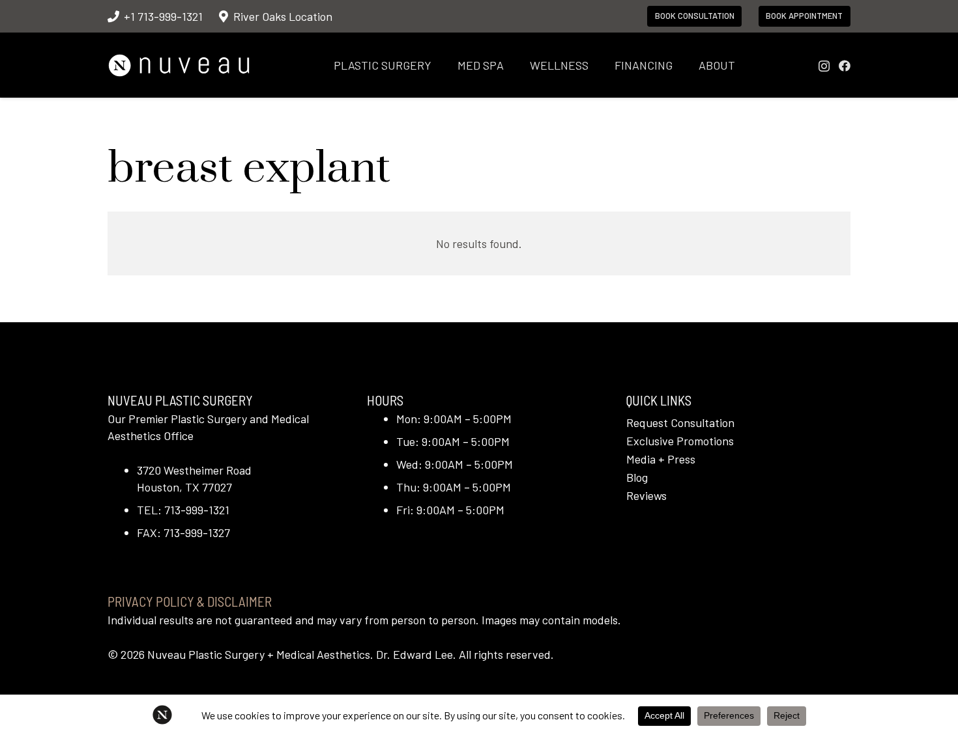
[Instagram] (824, 66)
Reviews (646, 495)
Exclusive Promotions (680, 441)
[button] (441, 65)
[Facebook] (844, 66)
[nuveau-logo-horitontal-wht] (179, 65)
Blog (637, 477)
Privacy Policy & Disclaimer (190, 601)
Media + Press (660, 459)
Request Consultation (680, 422)
